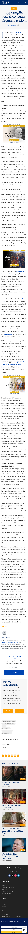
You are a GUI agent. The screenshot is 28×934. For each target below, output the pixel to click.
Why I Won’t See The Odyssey (10, 783)
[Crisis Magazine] (5, 2)
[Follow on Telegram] (18, 875)
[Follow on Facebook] (9, 875)
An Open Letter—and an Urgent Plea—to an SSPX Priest (12, 831)
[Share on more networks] (18, 755)
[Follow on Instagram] (15, 875)
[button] (24, 930)
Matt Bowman (12, 25)
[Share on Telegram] (9, 755)
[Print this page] (15, 755)
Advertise (4, 889)
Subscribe (14, 672)
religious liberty (6, 728)
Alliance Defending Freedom (9, 721)
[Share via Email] (12, 755)
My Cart (4, 904)
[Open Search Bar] (22, 2)
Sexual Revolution (6, 733)
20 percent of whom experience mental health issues (12, 364)
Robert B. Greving (7, 810)
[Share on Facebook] (6, 755)
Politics (4, 726)
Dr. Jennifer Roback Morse (8, 723)
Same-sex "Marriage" (7, 730)
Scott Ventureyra (7, 860)
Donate (8, 711)
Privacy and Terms (6, 893)
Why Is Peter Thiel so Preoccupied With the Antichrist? (11, 856)
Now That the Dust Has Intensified (11, 806)
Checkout (4, 906)
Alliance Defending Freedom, (10, 642)
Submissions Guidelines (8, 887)
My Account (5, 902)
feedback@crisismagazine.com (10, 915)
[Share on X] (3, 755)
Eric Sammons (6, 787)
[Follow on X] (12, 875)
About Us (4, 885)
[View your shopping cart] (18, 2)
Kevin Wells (5, 835)
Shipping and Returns (7, 891)
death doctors (8, 334)
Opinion (14, 8)
